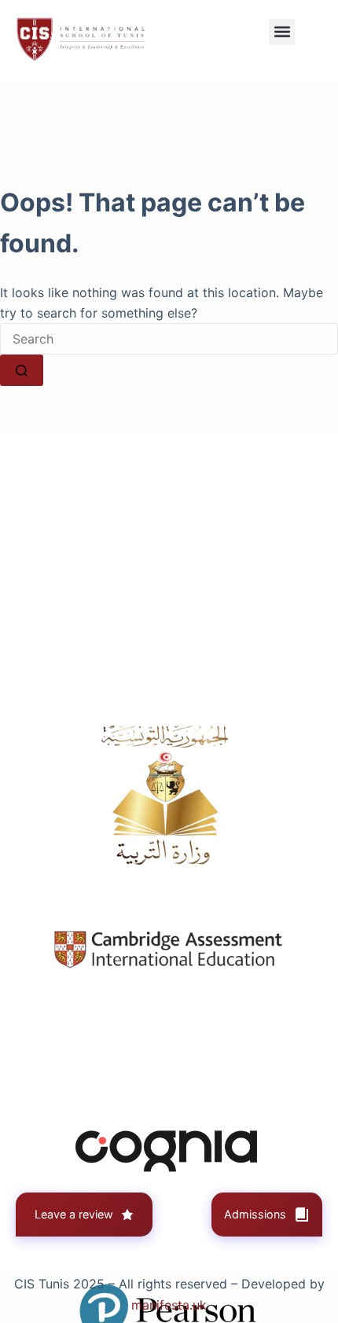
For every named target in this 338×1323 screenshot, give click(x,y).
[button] (282, 32)
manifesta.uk (169, 1305)
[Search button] (21, 370)
